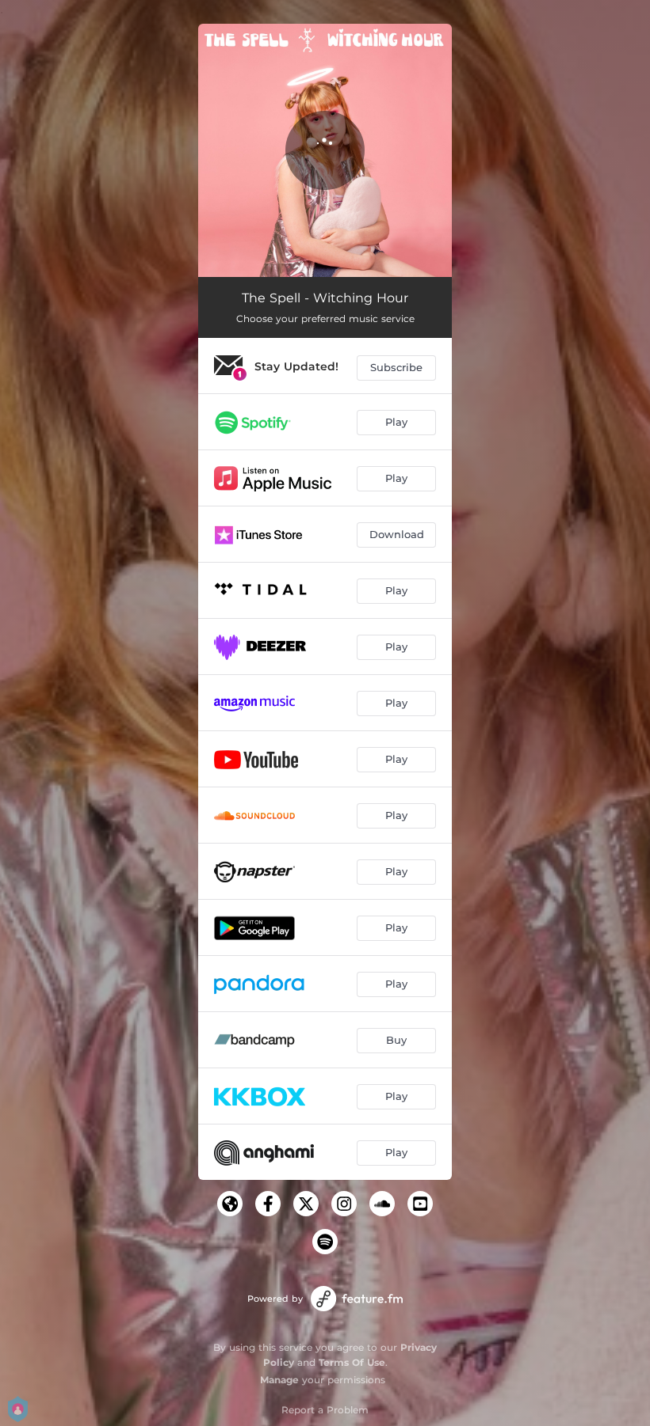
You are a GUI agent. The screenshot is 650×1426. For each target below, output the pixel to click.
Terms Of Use (352, 1362)
